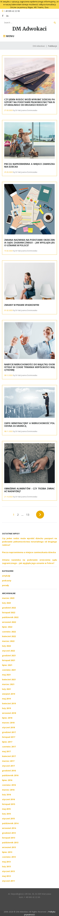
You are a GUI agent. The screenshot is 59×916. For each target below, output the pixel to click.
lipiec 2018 (7, 718)
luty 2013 (6, 866)
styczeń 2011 (8, 881)
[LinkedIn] (7, 15)
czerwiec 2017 (9, 746)
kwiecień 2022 (9, 636)
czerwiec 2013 (9, 857)
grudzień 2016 (9, 770)
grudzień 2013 (9, 833)
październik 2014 (10, 823)
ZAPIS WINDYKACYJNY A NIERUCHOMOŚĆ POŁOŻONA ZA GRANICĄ (29, 424)
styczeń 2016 (8, 799)
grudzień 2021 (9, 655)
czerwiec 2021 (9, 670)
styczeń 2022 (8, 650)
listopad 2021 (8, 660)
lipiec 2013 (7, 852)
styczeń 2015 (8, 818)
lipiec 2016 (7, 780)
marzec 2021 (8, 684)
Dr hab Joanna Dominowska (26, 110)
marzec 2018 (8, 722)
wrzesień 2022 (9, 622)
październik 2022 (10, 617)
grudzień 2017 (9, 732)
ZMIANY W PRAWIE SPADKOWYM (21, 304)
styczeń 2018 (8, 727)
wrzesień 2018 (9, 713)
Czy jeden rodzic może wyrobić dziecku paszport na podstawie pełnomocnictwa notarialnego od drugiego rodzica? (29, 102)
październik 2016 (10, 775)
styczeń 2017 (8, 765)
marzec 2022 (8, 641)
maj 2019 (6, 698)
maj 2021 (6, 674)
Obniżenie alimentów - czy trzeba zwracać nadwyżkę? (29, 490)
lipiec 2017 (7, 741)
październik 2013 (10, 842)
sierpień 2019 (8, 694)
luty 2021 (6, 689)
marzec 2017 (8, 761)
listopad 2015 (8, 804)
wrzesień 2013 (9, 847)
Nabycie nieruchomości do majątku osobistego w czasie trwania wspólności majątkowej (29, 367)
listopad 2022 (8, 612)
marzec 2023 (8, 598)
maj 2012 (6, 876)
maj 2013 (6, 861)
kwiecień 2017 (9, 756)
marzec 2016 (8, 789)
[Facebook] (2, 15)
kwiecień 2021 (9, 679)
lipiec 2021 (7, 665)
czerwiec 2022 (9, 631)
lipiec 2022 (7, 627)
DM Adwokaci (29, 29)
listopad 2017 (8, 737)
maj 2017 (6, 751)
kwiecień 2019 (9, 703)
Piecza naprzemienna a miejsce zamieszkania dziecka (29, 165)
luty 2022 (6, 646)
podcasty (6, 580)
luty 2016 (6, 794)
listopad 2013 (8, 837)
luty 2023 (6, 603)
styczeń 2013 (8, 871)
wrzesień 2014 (9, 828)
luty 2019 (6, 708)
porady (5, 585)
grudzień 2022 (9, 607)
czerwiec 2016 (9, 785)
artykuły (6, 575)
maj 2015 (6, 809)
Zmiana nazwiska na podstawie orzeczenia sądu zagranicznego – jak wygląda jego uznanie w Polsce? (29, 242)
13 (27, 515)
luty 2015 (6, 813)
